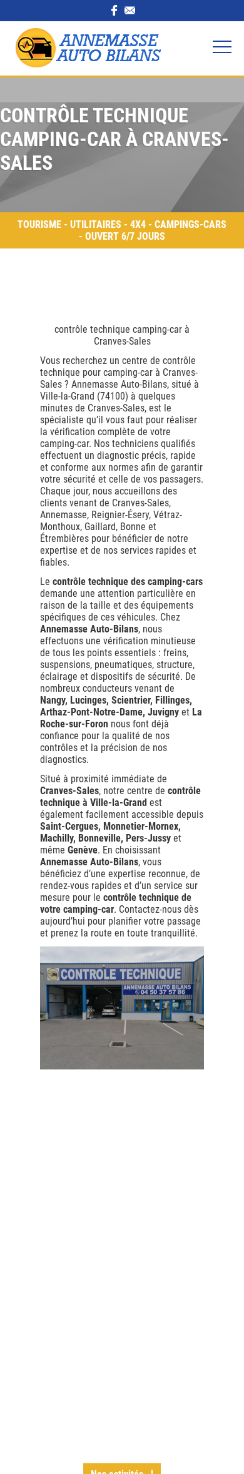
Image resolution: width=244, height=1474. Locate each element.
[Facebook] (114, 11)
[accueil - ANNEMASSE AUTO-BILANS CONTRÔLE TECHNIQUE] (75, 48)
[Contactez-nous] (130, 11)
